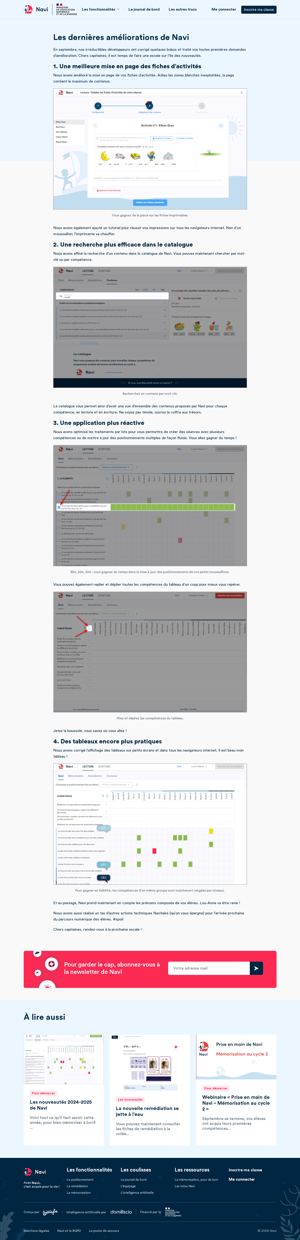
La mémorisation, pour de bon (196, 1179)
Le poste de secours (104, 1230)
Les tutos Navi (185, 1186)
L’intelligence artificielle (137, 1192)
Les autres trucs (183, 9)
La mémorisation (79, 1192)
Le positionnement (80, 1179)
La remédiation (77, 1186)
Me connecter (224, 9)
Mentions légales (36, 1230)
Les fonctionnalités (98, 9)
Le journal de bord (144, 9)
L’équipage (128, 1186)
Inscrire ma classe (259, 9)
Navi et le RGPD (69, 1230)
